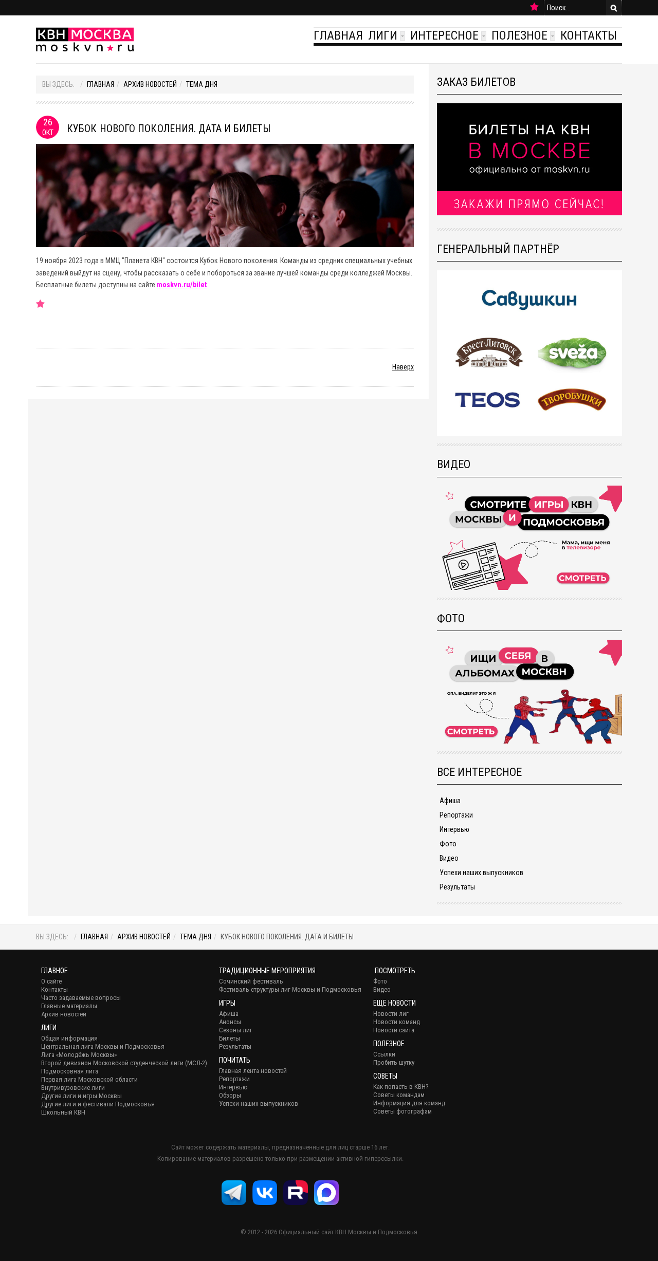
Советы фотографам (402, 1111)
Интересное (444, 35)
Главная (338, 35)
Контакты (588, 35)
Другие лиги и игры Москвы (81, 1096)
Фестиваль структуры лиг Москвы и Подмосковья (290, 989)
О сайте (51, 981)
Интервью (454, 829)
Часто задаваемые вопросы (81, 998)
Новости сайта (393, 1030)
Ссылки (384, 1054)
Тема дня (201, 84)
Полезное (519, 35)
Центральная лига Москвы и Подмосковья (102, 1046)
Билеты (229, 1038)
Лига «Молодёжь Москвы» (79, 1055)
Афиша (450, 800)
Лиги (382, 35)
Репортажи (456, 815)
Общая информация (69, 1038)
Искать (614, 7)
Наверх (403, 367)
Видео (449, 858)
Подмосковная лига (69, 1071)
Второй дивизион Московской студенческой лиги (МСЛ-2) (124, 1063)
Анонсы (230, 1022)
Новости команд (396, 1022)
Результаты (457, 887)
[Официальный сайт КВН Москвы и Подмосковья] (85, 39)
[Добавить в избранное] (534, 7)
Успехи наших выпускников (481, 872)
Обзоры (230, 1095)
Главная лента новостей (253, 1070)
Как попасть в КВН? (401, 1086)
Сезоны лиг (235, 1030)
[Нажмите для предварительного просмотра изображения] (225, 195)
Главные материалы (69, 1006)
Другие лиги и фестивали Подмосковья (98, 1104)
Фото (448, 844)
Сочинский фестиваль (251, 981)
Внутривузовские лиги (73, 1087)
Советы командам (399, 1095)
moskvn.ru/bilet (182, 285)
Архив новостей (150, 84)
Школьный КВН (63, 1112)
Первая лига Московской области (89, 1079)
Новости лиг (391, 1013)
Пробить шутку (393, 1062)
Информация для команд (409, 1103)
